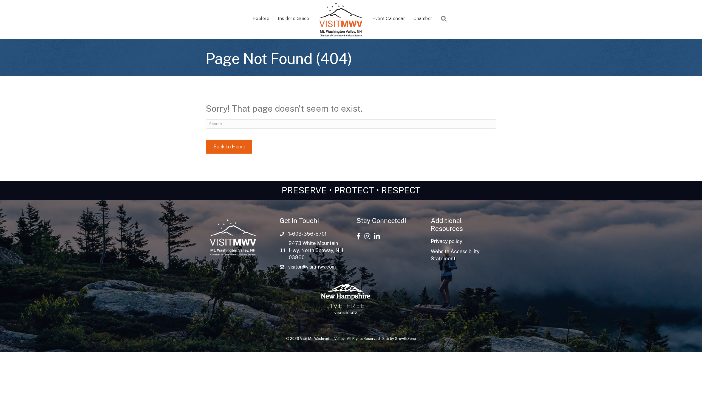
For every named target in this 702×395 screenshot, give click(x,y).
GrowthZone (405, 339)
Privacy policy (446, 241)
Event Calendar (388, 18)
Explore (261, 18)
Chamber (423, 18)
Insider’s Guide (293, 18)
